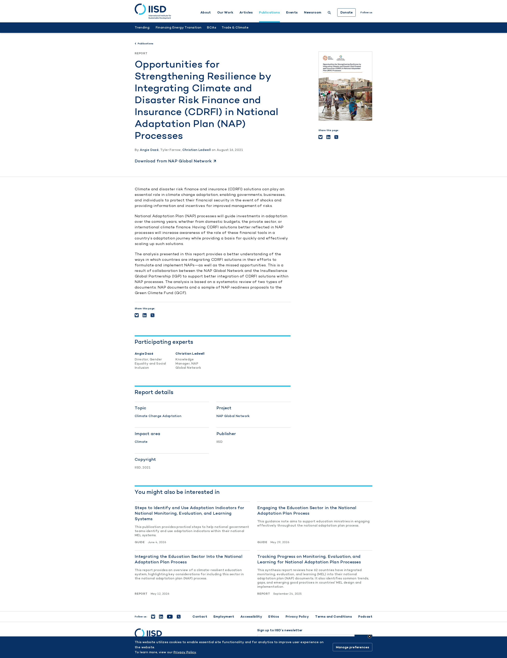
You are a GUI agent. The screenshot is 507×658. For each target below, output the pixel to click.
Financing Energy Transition (179, 27)
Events (292, 12)
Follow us (366, 12)
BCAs (211, 27)
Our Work (225, 12)
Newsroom (312, 12)
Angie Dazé (149, 150)
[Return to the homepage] (153, 11)
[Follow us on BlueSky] (153, 617)
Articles (246, 12)
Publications (269, 12)
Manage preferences (352, 647)
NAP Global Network (233, 416)
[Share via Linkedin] (328, 137)
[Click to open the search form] (329, 13)
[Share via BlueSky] (320, 137)
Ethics (273, 616)
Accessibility (251, 616)
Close (369, 636)
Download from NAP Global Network (173, 161)
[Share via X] (336, 137)
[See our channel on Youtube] (170, 617)
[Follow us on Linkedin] (161, 617)
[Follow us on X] (179, 617)
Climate (141, 442)
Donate (346, 12)
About (205, 12)
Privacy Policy (297, 616)
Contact (200, 616)
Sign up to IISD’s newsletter (279, 630)
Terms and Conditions (333, 616)
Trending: (142, 27)
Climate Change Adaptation (158, 416)
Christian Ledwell (196, 150)
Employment (223, 616)
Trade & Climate (235, 27)
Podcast (365, 616)
